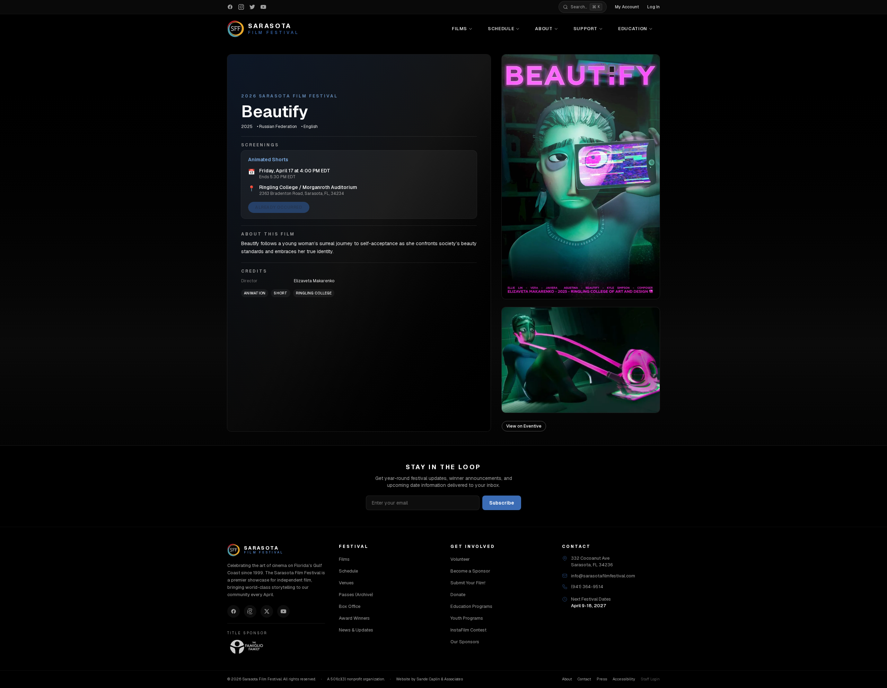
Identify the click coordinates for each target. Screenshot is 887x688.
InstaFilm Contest (468, 630)
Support (585, 29)
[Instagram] (250, 611)
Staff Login (650, 679)
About (543, 29)
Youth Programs (466, 618)
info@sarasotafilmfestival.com (603, 576)
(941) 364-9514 (587, 587)
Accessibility (624, 679)
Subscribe (501, 503)
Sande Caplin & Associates (439, 679)
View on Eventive (524, 426)
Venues (346, 583)
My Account (627, 7)
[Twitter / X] (267, 611)
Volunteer (460, 559)
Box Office (349, 606)
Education (632, 29)
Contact (584, 679)
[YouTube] (283, 611)
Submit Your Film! (467, 583)
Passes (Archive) (356, 594)
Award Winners (354, 618)
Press (602, 679)
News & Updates (356, 630)
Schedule (501, 29)
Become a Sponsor (470, 571)
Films (459, 29)
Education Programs (471, 606)
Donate (457, 594)
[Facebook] (233, 611)
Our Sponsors (464, 642)
